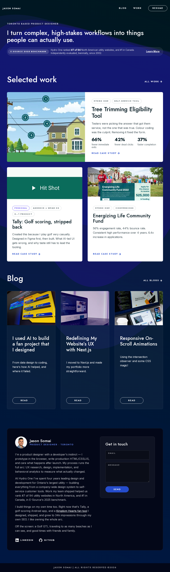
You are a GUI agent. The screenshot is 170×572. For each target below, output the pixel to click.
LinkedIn (26, 540)
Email (112, 453)
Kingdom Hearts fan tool (71, 511)
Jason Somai (12, 8)
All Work (152, 81)
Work (137, 8)
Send (117, 489)
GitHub (49, 540)
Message (114, 465)
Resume (157, 8)
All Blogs (151, 280)
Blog (123, 8)
